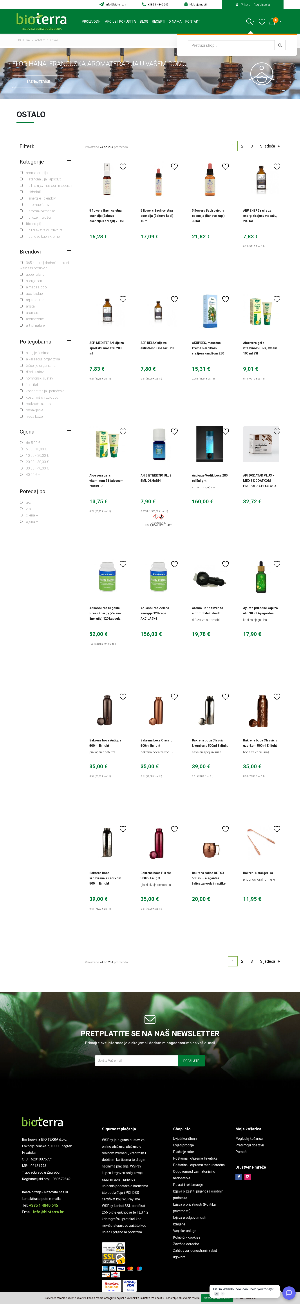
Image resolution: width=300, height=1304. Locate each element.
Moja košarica (248, 1129)
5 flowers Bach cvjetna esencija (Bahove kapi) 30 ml (208, 216)
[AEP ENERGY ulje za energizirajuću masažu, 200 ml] (261, 179)
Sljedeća (269, 146)
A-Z (28, 502)
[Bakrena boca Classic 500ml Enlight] (159, 709)
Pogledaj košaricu (249, 1139)
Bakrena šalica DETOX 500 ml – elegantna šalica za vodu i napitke (209, 878)
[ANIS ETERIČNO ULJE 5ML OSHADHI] (159, 444)
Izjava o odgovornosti (189, 1218)
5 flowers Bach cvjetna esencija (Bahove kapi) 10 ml (157, 216)
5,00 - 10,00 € (36, 449)
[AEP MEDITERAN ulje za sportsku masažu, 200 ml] (107, 312)
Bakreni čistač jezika (258, 873)
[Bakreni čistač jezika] (261, 842)
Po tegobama (35, 342)
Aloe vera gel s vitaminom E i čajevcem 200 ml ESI (106, 481)
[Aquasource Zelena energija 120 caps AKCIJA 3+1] (159, 577)
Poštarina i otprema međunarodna (199, 1165)
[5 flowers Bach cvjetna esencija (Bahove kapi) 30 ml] (210, 179)
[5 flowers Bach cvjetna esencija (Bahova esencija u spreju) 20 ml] (107, 179)
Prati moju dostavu (249, 1145)
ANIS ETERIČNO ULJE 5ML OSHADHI (156, 478)
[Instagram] (247, 1177)
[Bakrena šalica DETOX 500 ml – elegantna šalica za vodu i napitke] (210, 842)
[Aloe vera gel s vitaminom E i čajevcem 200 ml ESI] (107, 444)
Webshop (40, 40)
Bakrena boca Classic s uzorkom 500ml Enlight (260, 743)
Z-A (28, 509)
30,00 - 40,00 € (37, 468)
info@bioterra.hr (115, 4)
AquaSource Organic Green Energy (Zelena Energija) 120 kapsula (105, 613)
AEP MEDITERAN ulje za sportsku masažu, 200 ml (106, 348)
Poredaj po (32, 491)
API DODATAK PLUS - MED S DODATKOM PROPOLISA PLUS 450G (260, 481)
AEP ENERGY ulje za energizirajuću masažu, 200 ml (260, 216)
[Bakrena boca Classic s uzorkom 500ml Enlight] (261, 709)
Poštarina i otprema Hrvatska (195, 1158)
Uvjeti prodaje (183, 1145)
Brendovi (30, 252)
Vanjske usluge (184, 1231)
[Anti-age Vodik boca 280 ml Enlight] (210, 444)
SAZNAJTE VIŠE (38, 81)
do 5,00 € (33, 443)
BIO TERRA (23, 40)
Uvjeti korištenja (185, 1139)
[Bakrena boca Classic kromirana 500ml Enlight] (210, 709)
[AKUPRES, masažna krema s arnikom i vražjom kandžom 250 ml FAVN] (210, 312)
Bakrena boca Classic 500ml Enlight (156, 743)
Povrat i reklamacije (188, 1185)
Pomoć (240, 1152)
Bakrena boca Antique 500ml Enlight (105, 743)
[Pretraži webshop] (280, 45)
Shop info (182, 1129)
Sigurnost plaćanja (119, 1129)
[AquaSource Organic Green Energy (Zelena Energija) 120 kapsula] (107, 577)
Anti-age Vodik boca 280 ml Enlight (210, 478)
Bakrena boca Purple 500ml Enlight (156, 875)
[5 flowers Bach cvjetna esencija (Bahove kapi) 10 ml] (159, 179)
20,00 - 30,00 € (37, 462)
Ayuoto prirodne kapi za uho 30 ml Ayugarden (260, 610)
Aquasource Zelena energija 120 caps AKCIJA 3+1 (155, 613)
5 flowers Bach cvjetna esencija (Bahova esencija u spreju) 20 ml (106, 216)
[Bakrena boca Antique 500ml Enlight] (107, 709)
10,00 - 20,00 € (37, 455)
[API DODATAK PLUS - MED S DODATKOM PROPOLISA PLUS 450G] (261, 444)
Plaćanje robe (183, 1152)
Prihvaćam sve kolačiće (217, 1298)
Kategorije (32, 162)
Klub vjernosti (198, 4)
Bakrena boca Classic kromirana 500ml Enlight (210, 743)
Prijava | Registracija (254, 4)
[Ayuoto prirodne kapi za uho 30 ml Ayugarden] (261, 577)
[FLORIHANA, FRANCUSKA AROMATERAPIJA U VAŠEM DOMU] (268, 73)
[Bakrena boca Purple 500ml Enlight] (159, 842)
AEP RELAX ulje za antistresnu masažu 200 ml (158, 348)
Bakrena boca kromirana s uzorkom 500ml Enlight (105, 878)
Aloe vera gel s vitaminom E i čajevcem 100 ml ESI (260, 348)
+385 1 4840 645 (157, 4)
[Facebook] (238, 1177)
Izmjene (179, 1224)
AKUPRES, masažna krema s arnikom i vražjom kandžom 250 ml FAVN (208, 350)
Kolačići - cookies (187, 1237)
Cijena (27, 432)
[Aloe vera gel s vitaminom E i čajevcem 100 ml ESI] (261, 312)
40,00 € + (33, 475)
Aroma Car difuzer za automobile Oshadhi (207, 610)
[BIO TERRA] (43, 21)
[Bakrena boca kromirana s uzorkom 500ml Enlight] (107, 842)
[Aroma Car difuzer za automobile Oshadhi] (210, 577)
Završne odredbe (186, 1244)
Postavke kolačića (245, 1298)
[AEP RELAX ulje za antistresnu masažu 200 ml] (159, 312)
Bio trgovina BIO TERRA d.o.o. (44, 1139)
